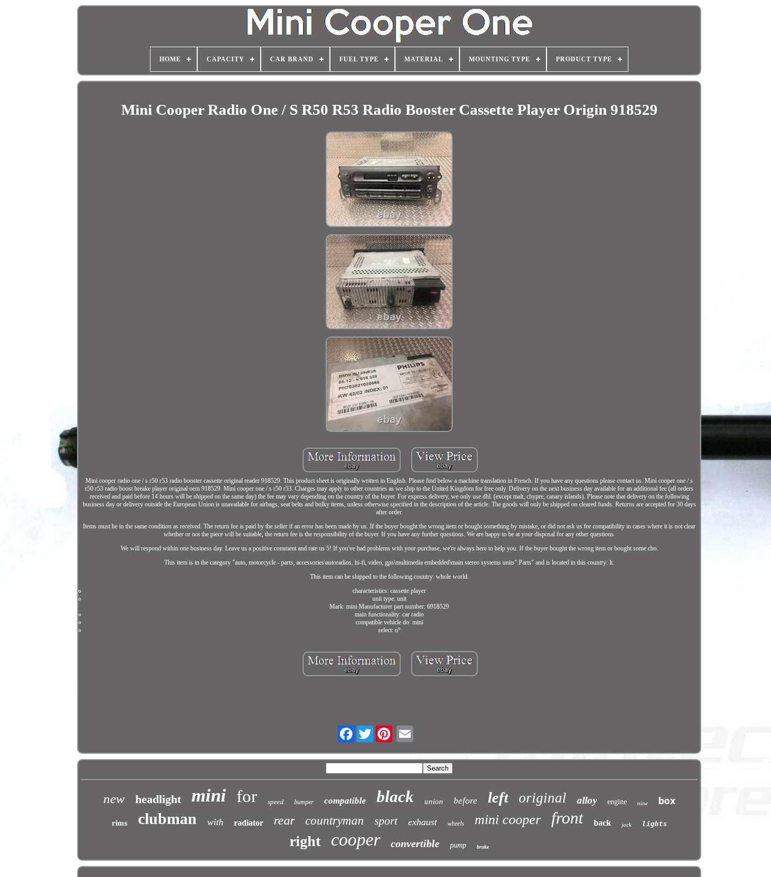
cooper (355, 839)
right (305, 841)
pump (458, 845)
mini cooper (508, 819)
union (433, 801)
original (542, 798)
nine (642, 803)
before (465, 801)
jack (626, 824)
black (395, 796)
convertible (415, 843)
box (667, 800)
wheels (455, 823)
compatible (345, 801)
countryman (334, 820)
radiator (248, 822)
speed (275, 802)
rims (119, 823)
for (247, 796)
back (602, 822)
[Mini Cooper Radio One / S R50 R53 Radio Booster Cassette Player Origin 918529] (389, 180)
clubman (167, 818)
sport (386, 821)
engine (617, 802)
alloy (587, 800)
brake (483, 847)
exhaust (422, 822)
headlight (158, 799)
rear (284, 820)
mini (208, 795)
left (498, 797)
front (567, 817)
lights (654, 824)
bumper (304, 802)
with (215, 822)
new (114, 799)
